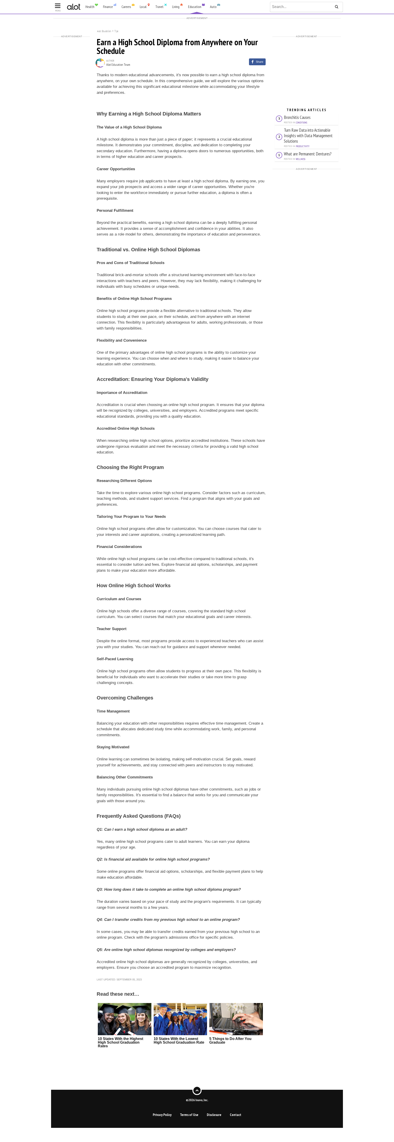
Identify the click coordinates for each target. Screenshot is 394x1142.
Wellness (300, 159)
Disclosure (214, 1114)
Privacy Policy (162, 1114)
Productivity (302, 146)
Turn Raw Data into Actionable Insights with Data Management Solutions (308, 135)
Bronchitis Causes (297, 117)
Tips (116, 30)
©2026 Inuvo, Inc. (197, 1100)
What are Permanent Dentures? (308, 154)
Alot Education (104, 30)
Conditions (301, 122)
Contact (235, 1114)
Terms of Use (189, 1114)
